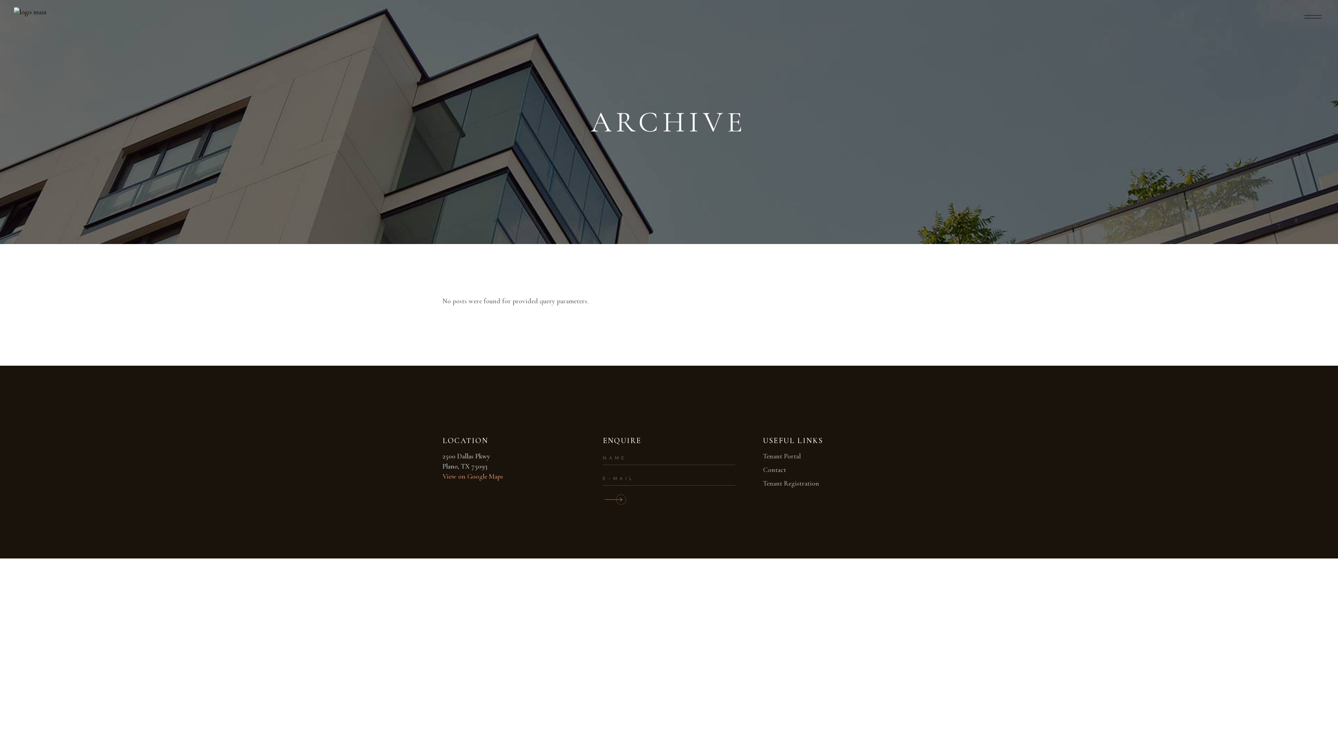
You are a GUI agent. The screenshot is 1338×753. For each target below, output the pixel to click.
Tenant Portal (782, 456)
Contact (774, 470)
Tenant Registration (791, 483)
